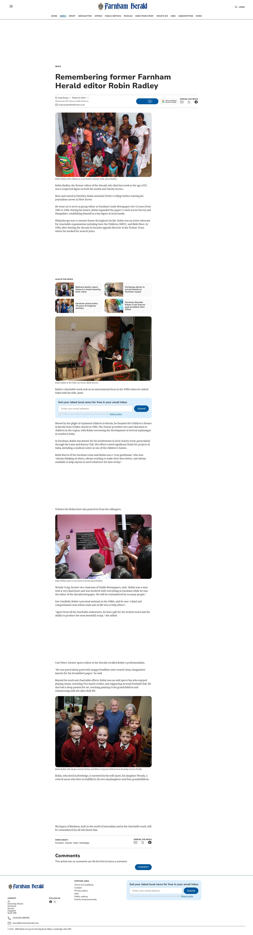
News (58, 66)
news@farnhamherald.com (26, 923)
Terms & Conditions (84, 884)
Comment (143, 867)
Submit (141, 408)
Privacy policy (81, 890)
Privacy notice (116, 414)
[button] (11, 6)
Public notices (81, 896)
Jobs (76, 893)
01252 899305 (22, 918)
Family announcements (85, 899)
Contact (78, 887)
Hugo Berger (63, 98)
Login (242, 7)
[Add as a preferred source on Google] (169, 101)
